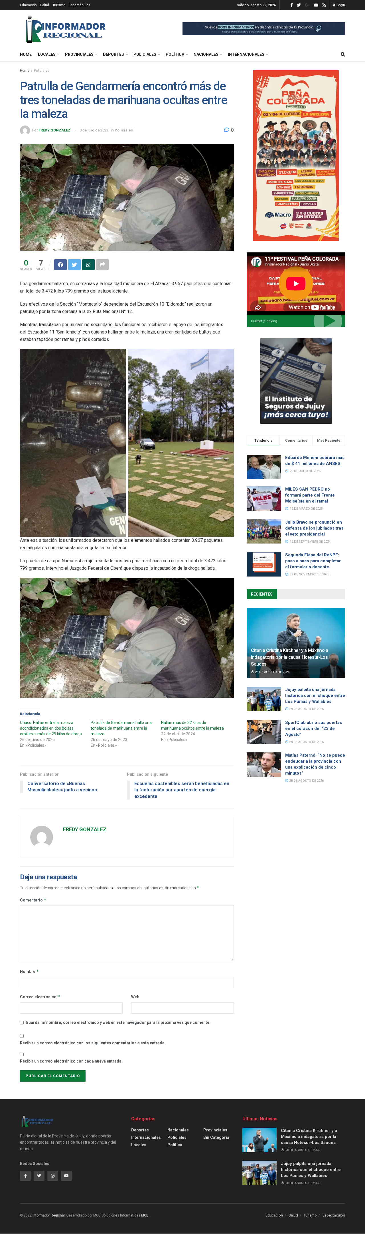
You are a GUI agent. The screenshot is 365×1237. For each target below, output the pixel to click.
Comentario (33, 900)
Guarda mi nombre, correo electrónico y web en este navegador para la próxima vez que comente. (118, 1022)
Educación (28, 5)
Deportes (113, 54)
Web (135, 997)
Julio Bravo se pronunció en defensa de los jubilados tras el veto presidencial (314, 528)
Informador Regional (49, 1215)
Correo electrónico (40, 996)
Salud (44, 5)
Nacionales (206, 54)
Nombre (29, 971)
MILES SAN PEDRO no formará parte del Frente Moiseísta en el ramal (310, 495)
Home (26, 54)
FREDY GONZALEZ (54, 130)
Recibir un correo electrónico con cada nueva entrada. (71, 1061)
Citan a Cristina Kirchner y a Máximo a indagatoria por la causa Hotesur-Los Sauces (289, 657)
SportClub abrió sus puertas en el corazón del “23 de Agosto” (313, 728)
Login (340, 5)
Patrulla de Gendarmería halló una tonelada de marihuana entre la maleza (121, 728)
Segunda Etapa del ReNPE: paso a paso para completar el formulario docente (313, 560)
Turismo (58, 5)
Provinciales (79, 54)
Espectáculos (79, 5)
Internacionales (246, 54)
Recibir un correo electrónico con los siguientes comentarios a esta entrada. (93, 1043)
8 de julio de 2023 (94, 130)
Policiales (144, 54)
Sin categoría (216, 1137)
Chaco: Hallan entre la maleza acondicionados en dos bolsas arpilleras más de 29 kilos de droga (51, 728)
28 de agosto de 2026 (271, 672)
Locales (47, 54)
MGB (145, 1215)
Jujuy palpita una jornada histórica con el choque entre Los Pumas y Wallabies (315, 695)
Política (175, 54)
